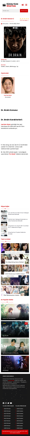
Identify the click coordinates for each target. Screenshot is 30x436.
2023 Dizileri (20, 416)
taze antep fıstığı (7, 390)
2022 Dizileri (20, 418)
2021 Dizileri (20, 421)
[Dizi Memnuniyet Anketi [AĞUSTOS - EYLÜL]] (15, 291)
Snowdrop (5, 370)
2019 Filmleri (7, 425)
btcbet (14, 393)
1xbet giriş (17, 396)
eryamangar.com (17, 398)
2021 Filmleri (7, 421)
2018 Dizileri (20, 428)
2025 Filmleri (7, 411)
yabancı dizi (16, 390)
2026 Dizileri (20, 408)
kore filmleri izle (21, 384)
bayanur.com (10, 400)
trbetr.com (24, 396)
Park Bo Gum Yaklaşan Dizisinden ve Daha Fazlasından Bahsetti (18, 220)
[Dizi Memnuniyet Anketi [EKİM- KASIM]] (15, 280)
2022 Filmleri (7, 418)
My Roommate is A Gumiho (11, 353)
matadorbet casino (8, 396)
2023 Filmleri (7, 416)
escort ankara (7, 398)
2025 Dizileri (20, 411)
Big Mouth (5, 336)
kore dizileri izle (22, 388)
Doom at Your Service (9, 318)
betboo (18, 395)
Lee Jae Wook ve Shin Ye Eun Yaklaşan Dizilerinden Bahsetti (18, 213)
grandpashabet (10, 395)
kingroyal (8, 393)
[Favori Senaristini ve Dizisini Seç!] (15, 248)
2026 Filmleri (7, 408)
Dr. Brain (12, 154)
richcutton (5, 23)
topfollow (19, 392)
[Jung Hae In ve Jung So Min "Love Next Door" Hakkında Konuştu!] (4, 226)
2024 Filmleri (7, 413)
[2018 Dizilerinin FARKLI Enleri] (15, 269)
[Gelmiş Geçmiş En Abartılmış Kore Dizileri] (15, 259)
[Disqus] (15, 180)
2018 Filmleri (7, 428)
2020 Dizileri (20, 423)
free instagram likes (10, 392)
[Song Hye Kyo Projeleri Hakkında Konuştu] (4, 233)
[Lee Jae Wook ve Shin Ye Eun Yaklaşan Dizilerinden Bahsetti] (4, 213)
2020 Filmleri (7, 423)
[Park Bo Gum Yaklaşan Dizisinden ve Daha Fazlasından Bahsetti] (4, 220)
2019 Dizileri (20, 425)
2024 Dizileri (20, 413)
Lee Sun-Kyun (6, 124)
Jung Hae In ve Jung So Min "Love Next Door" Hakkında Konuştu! (18, 226)
